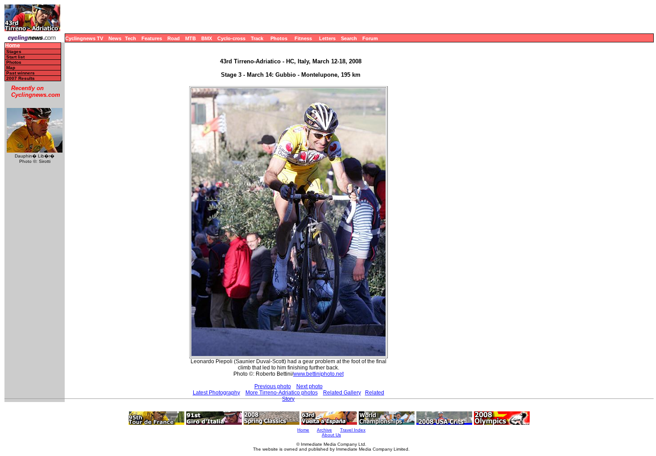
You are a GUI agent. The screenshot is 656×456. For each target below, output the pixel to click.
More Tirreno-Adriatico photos (281, 393)
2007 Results (20, 78)
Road (173, 38)
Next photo (309, 386)
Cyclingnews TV (84, 38)
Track (257, 38)
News (114, 38)
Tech (130, 38)
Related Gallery (342, 393)
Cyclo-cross (231, 38)
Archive (324, 429)
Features (151, 38)
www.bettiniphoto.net (318, 374)
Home (12, 46)
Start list (15, 56)
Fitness (303, 38)
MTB (190, 38)
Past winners (20, 72)
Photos (278, 38)
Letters (327, 38)
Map (10, 67)
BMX (206, 38)
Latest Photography (216, 393)
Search (349, 38)
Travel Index (352, 429)
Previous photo (272, 386)
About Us (331, 434)
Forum (370, 38)
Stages (13, 51)
